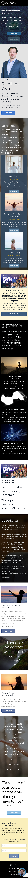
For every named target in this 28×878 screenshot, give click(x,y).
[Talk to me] (22, 872)
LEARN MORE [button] (14, 33)
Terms (9, 871)
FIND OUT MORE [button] (14, 314)
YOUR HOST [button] (14, 39)
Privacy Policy (16, 871)
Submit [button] (14, 856)
